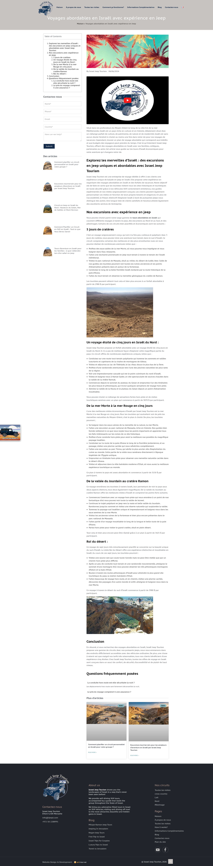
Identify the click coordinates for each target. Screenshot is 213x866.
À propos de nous (163, 820)
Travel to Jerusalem (97, 848)
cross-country (161, 794)
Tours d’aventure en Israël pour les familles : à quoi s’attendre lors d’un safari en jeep (67, 250)
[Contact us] (12, 433)
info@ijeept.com (50, 817)
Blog (157, 834)
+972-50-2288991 (50, 821)
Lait (156, 797)
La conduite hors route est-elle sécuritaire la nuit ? (66, 82)
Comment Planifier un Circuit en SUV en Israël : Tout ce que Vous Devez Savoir (67, 229)
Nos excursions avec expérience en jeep (63, 54)
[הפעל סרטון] (127, 100)
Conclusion (54, 76)
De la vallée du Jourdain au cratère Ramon (66, 70)
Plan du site (160, 842)
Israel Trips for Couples (99, 840)
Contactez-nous (162, 838)
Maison (80, 23)
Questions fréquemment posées (63, 78)
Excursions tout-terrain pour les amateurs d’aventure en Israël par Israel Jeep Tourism (68, 186)
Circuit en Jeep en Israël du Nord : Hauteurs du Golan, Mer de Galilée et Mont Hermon (67, 207)
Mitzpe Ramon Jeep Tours (100, 824)
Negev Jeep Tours (96, 832)
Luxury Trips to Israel (98, 844)
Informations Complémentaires (169, 831)
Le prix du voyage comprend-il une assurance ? (66, 86)
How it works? (161, 827)
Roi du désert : (60, 74)
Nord (157, 801)
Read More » (92, 752)
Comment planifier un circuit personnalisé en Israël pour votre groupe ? (66, 164)
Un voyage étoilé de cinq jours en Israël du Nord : (65, 61)
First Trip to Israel (97, 836)
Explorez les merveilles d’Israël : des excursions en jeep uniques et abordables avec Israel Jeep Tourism (64, 47)
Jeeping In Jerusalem (98, 828)
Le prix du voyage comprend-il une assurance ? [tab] (109, 692)
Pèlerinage (160, 805)
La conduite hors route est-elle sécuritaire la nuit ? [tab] (110, 682)
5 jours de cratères (61, 57)
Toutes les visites (162, 790)
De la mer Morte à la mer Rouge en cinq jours (64, 65)
